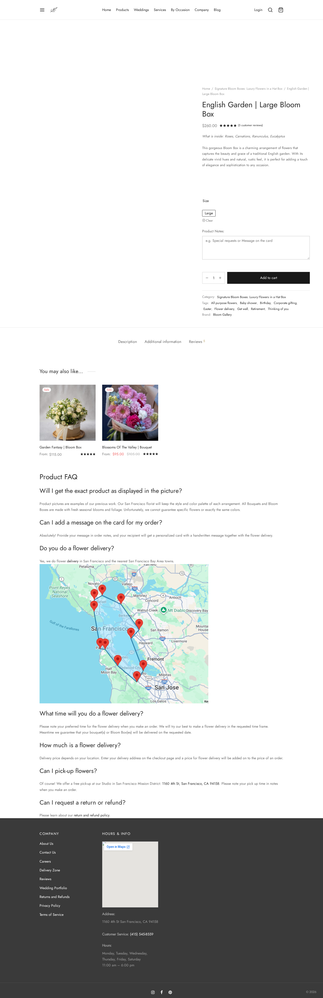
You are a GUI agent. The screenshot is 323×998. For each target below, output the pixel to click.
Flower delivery (224, 309)
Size (206, 200)
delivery (72, 561)
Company (202, 9)
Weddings (141, 9)
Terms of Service (52, 914)
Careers (45, 861)
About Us (46, 843)
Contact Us (48, 852)
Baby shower (248, 303)
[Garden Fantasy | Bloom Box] (68, 413)
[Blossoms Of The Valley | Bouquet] (130, 413)
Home (106, 9)
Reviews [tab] (197, 341)
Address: (108, 914)
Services (160, 9)
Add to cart (268, 277)
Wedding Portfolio (53, 888)
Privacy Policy (50, 905)
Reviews (45, 879)
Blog (217, 9)
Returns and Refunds (54, 897)
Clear (209, 220)
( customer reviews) (250, 125)
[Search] (270, 10)
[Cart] (280, 10)
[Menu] (42, 10)
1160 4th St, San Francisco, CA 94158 (190, 783)
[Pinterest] (170, 993)
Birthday (265, 303)
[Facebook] (161, 993)
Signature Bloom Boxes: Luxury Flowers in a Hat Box (248, 88)
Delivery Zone (50, 870)
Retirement (258, 309)
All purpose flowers (224, 303)
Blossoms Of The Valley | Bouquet (127, 447)
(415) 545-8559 (141, 934)
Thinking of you (278, 309)
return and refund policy (91, 815)
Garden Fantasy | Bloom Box (61, 447)
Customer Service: (115, 934)
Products (122, 9)
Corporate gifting (285, 303)
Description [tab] (127, 341)
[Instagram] (152, 993)
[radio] (209, 213)
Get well (242, 309)
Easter (207, 309)
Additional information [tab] (163, 341)
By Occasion (180, 9)
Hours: (107, 945)
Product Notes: (213, 231)
